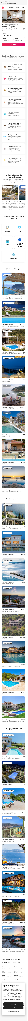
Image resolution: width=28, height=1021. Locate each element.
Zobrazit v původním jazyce (9, 3)
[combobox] (13, 35)
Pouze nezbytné (13, 1008)
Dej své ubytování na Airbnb (16, 7)
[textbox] (7, 40)
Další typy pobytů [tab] (17, 962)
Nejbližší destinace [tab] (6, 962)
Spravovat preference (13, 1011)
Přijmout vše (13, 1004)
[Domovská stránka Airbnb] (3, 7)
